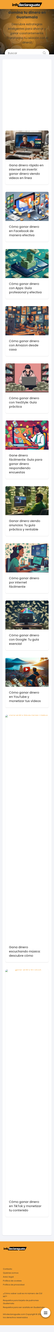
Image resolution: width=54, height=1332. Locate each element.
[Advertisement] (27, 91)
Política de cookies (12, 1280)
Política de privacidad (13, 1284)
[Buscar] (43, 52)
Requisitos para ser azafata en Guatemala (24, 1307)
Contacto (7, 1269)
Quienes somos (10, 1272)
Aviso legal (8, 1276)
